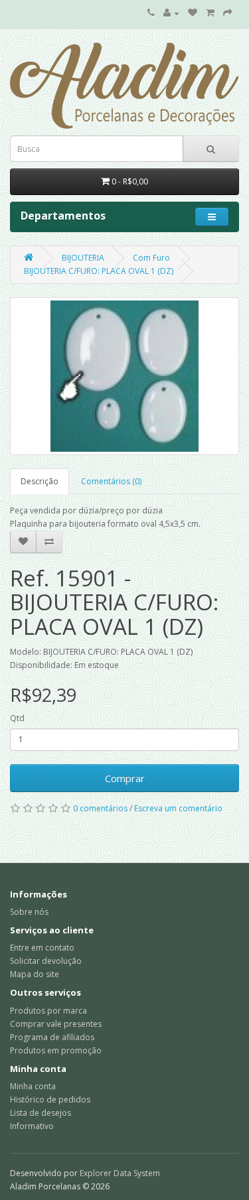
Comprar (125, 778)
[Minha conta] (171, 13)
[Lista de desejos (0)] (192, 13)
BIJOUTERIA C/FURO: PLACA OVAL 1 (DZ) (98, 271)
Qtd (17, 718)
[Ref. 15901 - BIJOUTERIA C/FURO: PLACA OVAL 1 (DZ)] (124, 376)
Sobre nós (29, 911)
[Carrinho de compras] (210, 13)
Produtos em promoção (56, 1050)
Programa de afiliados (52, 1037)
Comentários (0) (111, 481)
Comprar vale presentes (56, 1024)
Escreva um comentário (178, 808)
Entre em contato (42, 947)
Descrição (39, 481)
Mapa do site (34, 974)
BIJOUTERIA (83, 257)
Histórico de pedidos (50, 1099)
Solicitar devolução (46, 961)
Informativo (32, 1126)
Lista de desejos (40, 1112)
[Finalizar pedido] (227, 13)
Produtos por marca (48, 1010)
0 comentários (100, 808)
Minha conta (33, 1086)
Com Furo (151, 257)
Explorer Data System (120, 1173)
